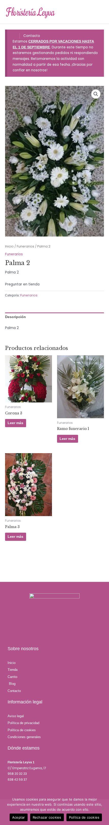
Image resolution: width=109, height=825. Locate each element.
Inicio (9, 246)
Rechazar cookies (47, 817)
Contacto (31, 35)
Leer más (15, 423)
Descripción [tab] (15, 317)
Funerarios (25, 246)
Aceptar (18, 817)
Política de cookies (84, 817)
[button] (95, 94)
